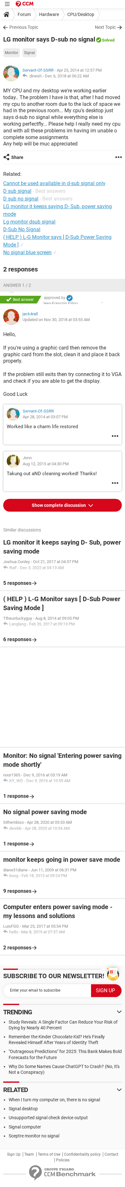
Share (17, 157)
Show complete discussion (59, 505)
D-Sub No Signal (21, 229)
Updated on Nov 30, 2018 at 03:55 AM (56, 319)
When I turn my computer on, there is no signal (54, 1099)
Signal (29, 53)
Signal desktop (23, 1108)
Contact (111, 1154)
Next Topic (105, 27)
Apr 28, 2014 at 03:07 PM (45, 416)
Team (29, 1154)
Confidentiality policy (82, 1154)
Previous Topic (23, 27)
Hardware (49, 14)
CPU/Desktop (80, 14)
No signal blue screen (27, 252)
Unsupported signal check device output (48, 1117)
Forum (24, 14)
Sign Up (14, 1154)
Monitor (11, 53)
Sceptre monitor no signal (34, 1135)
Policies (63, 1160)
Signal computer (25, 1126)
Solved (108, 40)
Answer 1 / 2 (17, 285)
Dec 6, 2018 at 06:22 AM (67, 76)
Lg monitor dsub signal (29, 222)
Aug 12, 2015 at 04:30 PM (46, 463)
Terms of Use (49, 1154)
